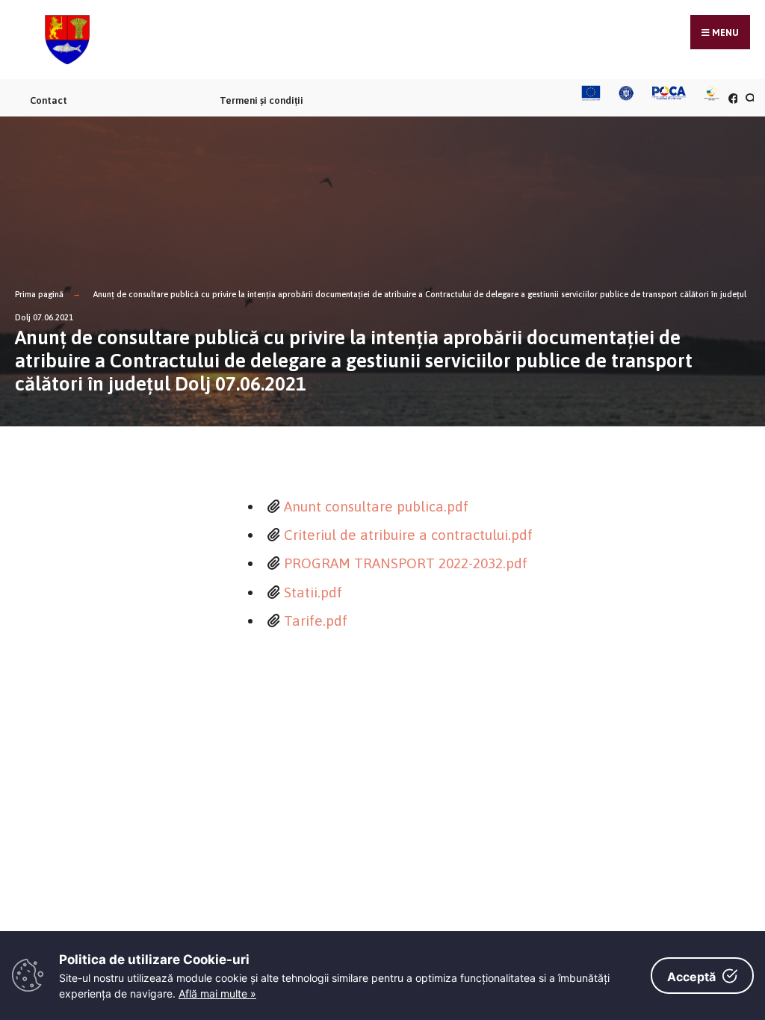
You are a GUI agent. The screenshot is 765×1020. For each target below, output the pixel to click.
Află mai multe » (217, 993)
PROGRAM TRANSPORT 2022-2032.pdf (405, 563)
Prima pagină (39, 294)
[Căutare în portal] (748, 98)
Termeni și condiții (261, 100)
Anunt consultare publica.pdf (376, 506)
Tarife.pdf (315, 620)
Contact (48, 100)
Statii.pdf (313, 592)
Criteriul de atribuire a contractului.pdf (408, 534)
